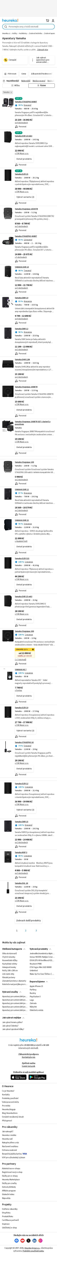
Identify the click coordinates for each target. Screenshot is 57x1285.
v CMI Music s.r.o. (22, 153)
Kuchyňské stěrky (9, 964)
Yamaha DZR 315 (22, 558)
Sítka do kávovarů (9, 953)
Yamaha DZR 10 (21, 707)
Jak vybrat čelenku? (10, 1026)
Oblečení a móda (36, 1010)
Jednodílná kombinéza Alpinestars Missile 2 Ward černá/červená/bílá (42, 953)
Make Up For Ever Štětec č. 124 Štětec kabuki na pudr (42, 974)
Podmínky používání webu (33, 1251)
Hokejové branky (9, 967)
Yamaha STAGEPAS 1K (24, 742)
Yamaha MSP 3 (21, 852)
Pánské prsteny (8, 977)
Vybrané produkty (39, 949)
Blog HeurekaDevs (9, 1113)
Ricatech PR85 (36, 964)
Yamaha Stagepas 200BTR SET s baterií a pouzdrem (32, 423)
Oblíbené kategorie (12, 949)
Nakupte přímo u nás (10, 1142)
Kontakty (6, 1094)
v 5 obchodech (21, 257)
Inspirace (6, 1224)
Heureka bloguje (9, 1109)
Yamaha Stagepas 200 (24, 631)
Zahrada (33, 1003)
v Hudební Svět (21, 541)
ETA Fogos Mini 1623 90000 (40, 967)
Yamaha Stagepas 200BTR (26, 387)
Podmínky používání (10, 1098)
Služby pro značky (9, 1183)
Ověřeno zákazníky (9, 1209)
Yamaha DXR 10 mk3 (23, 136)
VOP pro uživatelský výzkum (13, 1157)
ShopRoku (6, 1212)
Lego (32, 1000)
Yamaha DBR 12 (21, 328)
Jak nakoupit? (7, 1131)
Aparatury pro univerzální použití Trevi (14, 1007)
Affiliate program (9, 1190)
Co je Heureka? (8, 1091)
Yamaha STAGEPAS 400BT (26, 236)
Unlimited (34, 970)
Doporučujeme (37, 981)
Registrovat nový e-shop (12, 1172)
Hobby (14, 33)
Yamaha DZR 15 (21, 174)
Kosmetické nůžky (9, 960)
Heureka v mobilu (9, 1135)
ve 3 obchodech (21, 226)
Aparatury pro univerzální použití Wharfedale (14, 1010)
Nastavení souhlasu (10, 1146)
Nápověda (6, 1198)
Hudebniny (23, 33)
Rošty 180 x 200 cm (10, 970)
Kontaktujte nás (28, 1057)
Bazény (33, 993)
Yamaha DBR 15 (21, 821)
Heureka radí (7, 1139)
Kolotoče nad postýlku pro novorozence (14, 984)
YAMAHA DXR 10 (22, 267)
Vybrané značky (10, 992)
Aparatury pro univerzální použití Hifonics (14, 996)
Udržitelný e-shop (9, 1227)
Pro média (6, 1105)
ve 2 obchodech (21, 377)
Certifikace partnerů (10, 1220)
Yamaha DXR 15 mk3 (23, 596)
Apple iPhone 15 (36, 986)
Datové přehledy (9, 1187)
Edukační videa (8, 1194)
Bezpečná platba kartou (12, 1153)
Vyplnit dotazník (28, 1066)
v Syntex (18, 690)
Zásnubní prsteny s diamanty (14, 981)
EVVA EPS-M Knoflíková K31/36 (42, 960)
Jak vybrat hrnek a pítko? (12, 1022)
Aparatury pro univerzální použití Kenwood (14, 1000)
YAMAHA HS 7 (21, 669)
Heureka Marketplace (11, 1179)
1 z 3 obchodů (20, 659)
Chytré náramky (8, 957)
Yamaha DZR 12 (21, 783)
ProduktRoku (7, 1216)
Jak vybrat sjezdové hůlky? (13, 1029)
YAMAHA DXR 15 (22, 520)
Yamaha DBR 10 (21, 297)
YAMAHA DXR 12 (22, 489)
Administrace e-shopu (11, 1168)
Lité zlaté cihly (8, 974)
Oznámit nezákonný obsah (13, 1116)
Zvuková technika (35, 33)
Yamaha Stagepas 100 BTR (26, 209)
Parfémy (33, 989)
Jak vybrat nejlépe (11, 1017)
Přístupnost (7, 1120)
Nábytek (33, 1007)
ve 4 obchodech (21, 122)
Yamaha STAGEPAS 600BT (26, 101)
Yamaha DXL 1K (21, 883)
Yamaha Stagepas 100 (24, 462)
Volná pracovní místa (10, 1102)
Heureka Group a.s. (32, 1248)
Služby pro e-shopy (10, 1176)
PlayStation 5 (35, 996)
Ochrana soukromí (9, 1150)
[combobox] (28, 26)
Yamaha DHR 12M (22, 359)
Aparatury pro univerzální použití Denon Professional (14, 1003)
